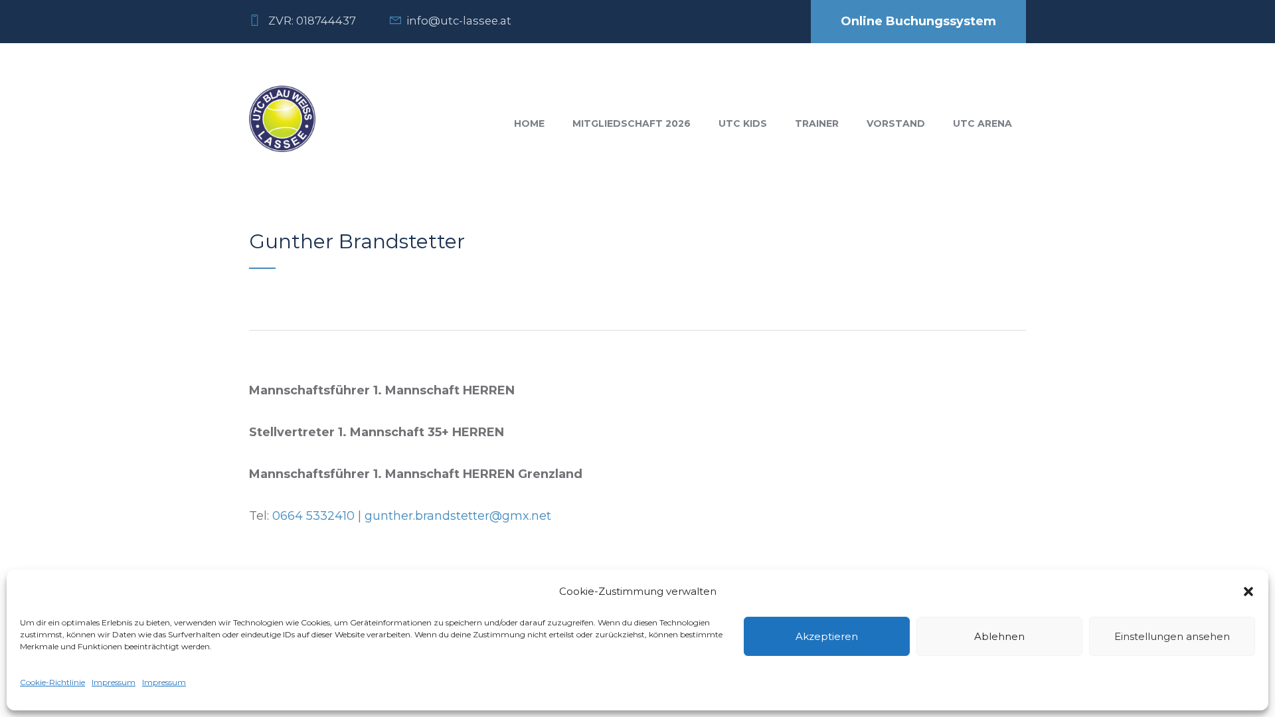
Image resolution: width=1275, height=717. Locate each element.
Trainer (817, 123)
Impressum (113, 682)
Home (529, 123)
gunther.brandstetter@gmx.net (458, 516)
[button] (1248, 591)
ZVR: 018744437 (312, 20)
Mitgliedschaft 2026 (631, 123)
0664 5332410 (313, 516)
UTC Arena (982, 123)
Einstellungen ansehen (1172, 636)
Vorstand (896, 123)
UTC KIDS (743, 123)
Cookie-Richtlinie (52, 682)
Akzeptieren (827, 636)
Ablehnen (999, 636)
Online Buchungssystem (918, 21)
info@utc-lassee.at (458, 20)
